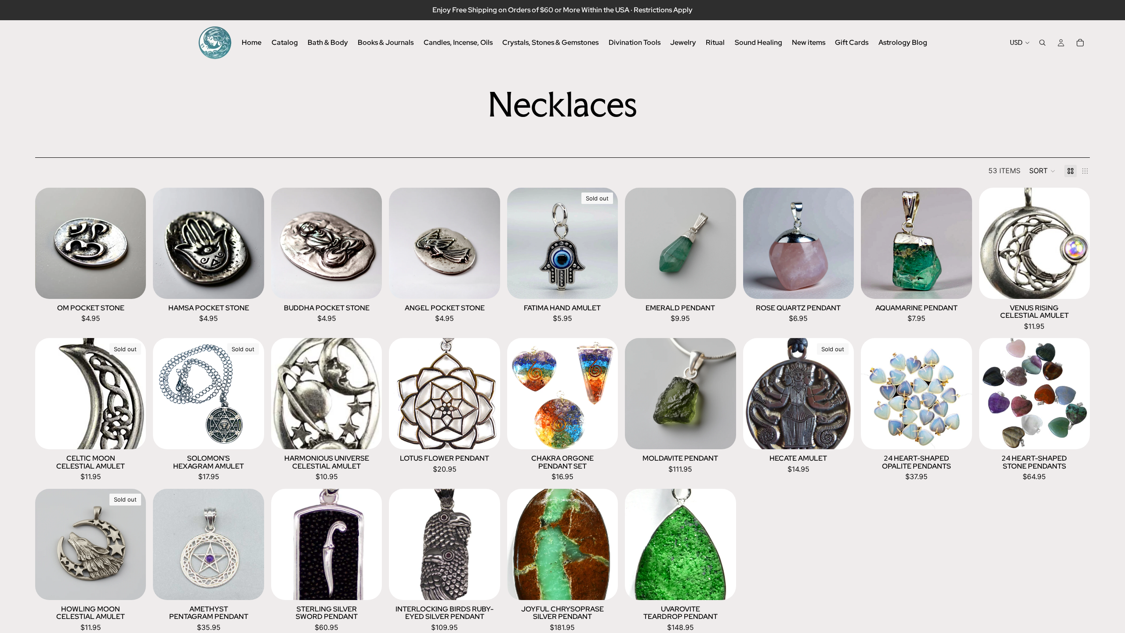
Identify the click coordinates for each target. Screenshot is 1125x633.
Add (139, 284)
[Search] (1042, 42)
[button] (1042, 171)
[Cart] (1080, 42)
